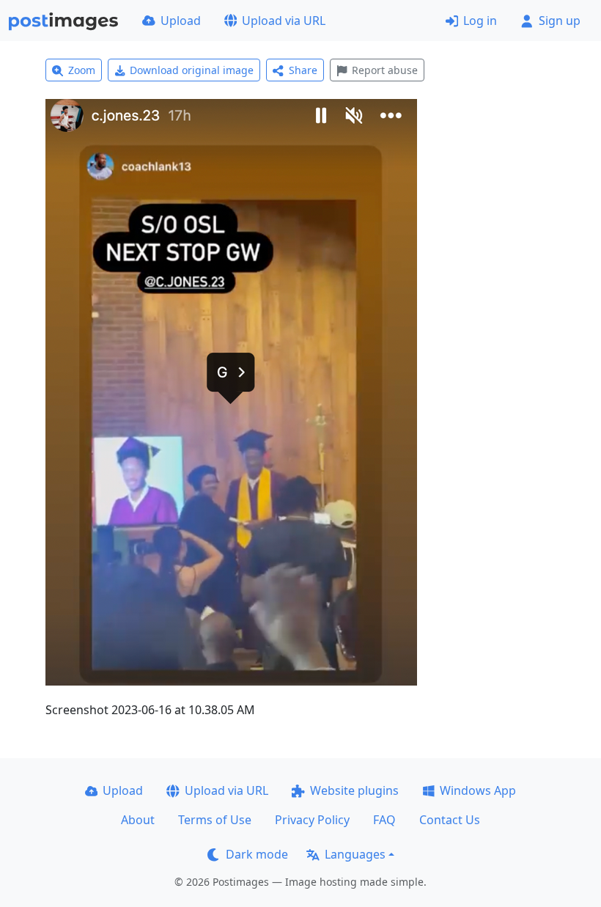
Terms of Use (214, 820)
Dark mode (257, 854)
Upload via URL (283, 20)
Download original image (192, 70)
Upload (181, 20)
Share (303, 70)
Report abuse (385, 70)
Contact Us (449, 820)
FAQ (384, 820)
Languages (355, 854)
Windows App (478, 790)
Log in (480, 20)
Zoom (81, 70)
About (138, 820)
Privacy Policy (312, 820)
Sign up (559, 20)
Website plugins (354, 790)
